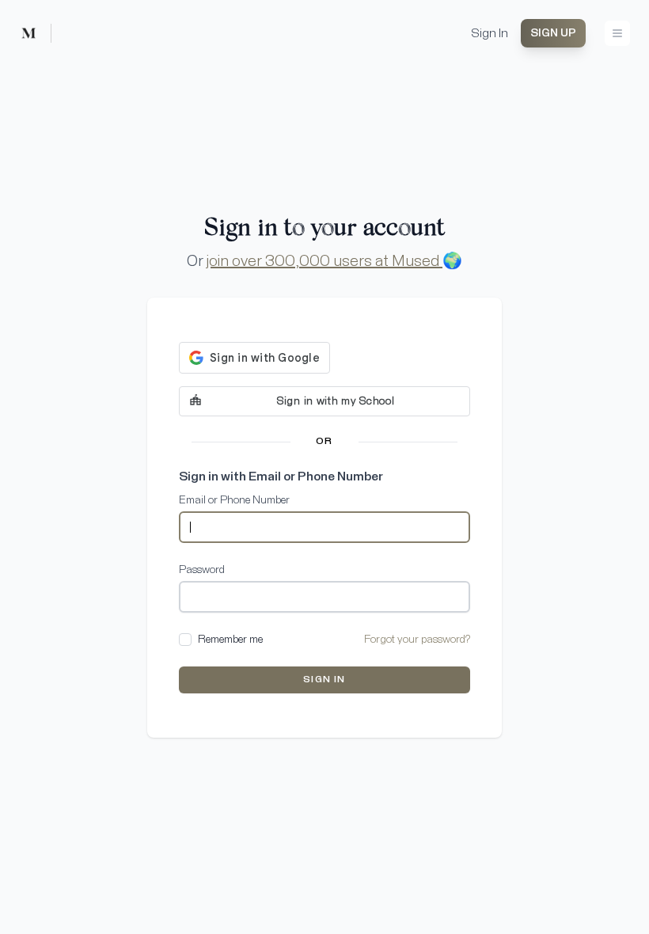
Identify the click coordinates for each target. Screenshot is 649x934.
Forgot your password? (417, 639)
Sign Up (553, 33)
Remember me (230, 639)
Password (202, 569)
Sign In (489, 33)
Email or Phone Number (234, 500)
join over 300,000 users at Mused (324, 261)
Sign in (324, 680)
